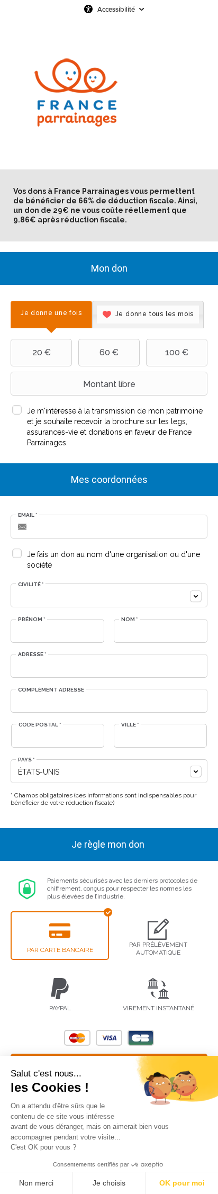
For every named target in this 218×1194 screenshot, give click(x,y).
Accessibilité (116, 9)
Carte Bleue (141, 1038)
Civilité (30, 584)
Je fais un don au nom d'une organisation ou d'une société (113, 559)
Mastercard (77, 1038)
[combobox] (109, 595)
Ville (130, 725)
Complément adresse (51, 690)
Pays (26, 759)
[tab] (51, 314)
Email (27, 515)
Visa (109, 1038)
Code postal (40, 725)
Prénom (31, 619)
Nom (129, 619)
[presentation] (51, 313)
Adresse (32, 654)
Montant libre (109, 384)
